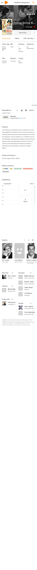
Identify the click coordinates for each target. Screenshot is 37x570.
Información (6, 38)
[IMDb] (11, 170)
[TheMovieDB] (18, 170)
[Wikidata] (6, 173)
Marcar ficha (22, 32)
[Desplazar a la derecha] (29, 240)
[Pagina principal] (6, 4)
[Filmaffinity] (5, 170)
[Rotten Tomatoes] (28, 170)
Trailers (16, 38)
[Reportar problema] (22, 110)
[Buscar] (33, 2)
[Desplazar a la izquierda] (25, 240)
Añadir (17, 158)
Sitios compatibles (17, 110)
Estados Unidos (4, 61)
